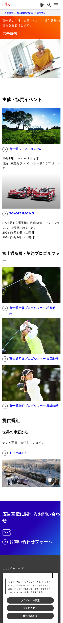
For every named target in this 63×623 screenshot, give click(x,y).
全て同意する (30, 615)
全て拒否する (30, 608)
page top (54, 565)
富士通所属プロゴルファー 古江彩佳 (33, 358)
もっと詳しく (18, 453)
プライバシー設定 (30, 600)
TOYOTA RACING (21, 213)
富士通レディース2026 (25, 149)
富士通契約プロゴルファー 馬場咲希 (33, 406)
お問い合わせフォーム (30, 541)
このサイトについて (13, 568)
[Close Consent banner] (55, 575)
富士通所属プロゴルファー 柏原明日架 (33, 310)
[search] (49, 5)
